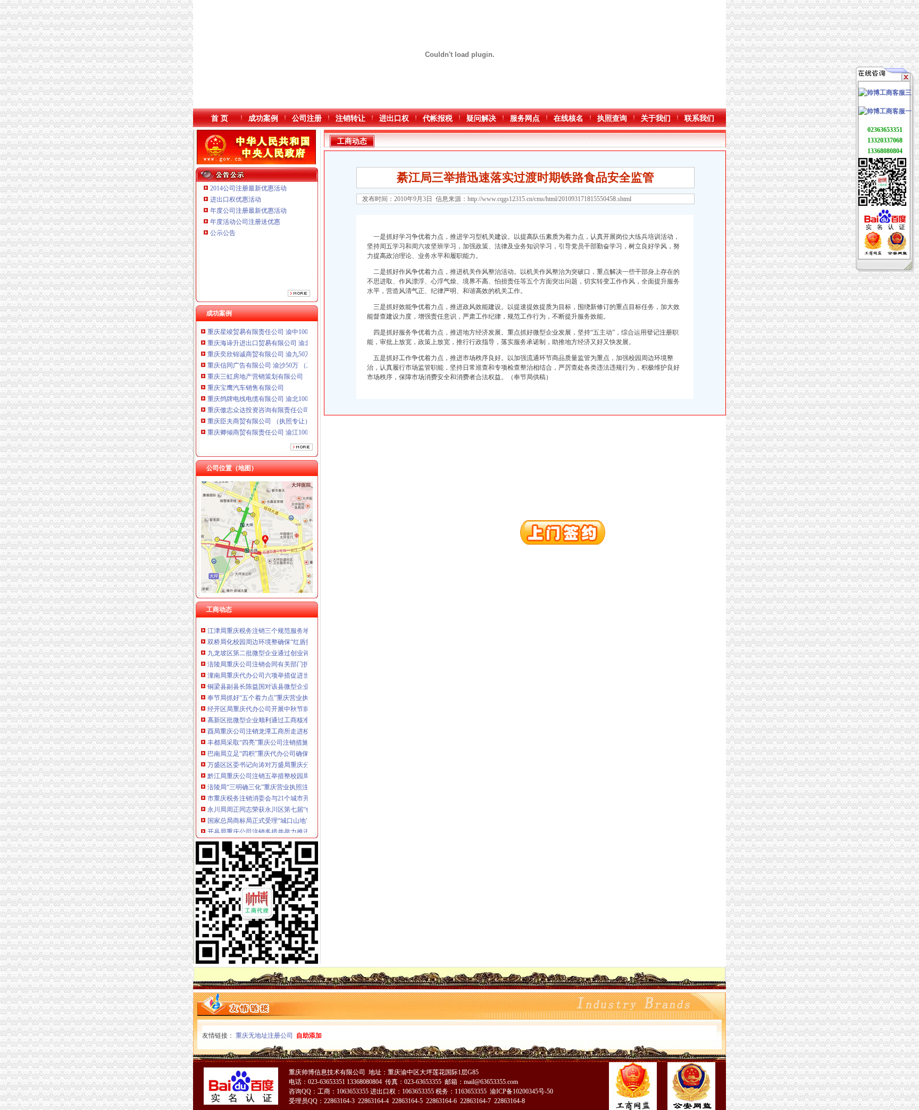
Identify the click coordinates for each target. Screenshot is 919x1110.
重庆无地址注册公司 (264, 1035)
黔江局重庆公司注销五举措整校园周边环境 (268, 747)
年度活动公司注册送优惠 (245, 222)
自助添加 (309, 1035)
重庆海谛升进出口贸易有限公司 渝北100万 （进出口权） (287, 436)
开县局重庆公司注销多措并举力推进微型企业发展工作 (284, 803)
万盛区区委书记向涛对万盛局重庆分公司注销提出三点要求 (290, 736)
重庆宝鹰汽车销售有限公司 (245, 358)
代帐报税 (438, 118)
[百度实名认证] (885, 229)
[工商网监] (873, 253)
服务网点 (525, 118)
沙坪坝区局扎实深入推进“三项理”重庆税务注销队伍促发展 (289, 814)
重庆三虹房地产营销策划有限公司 (256, 347)
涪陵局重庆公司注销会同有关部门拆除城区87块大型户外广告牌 (296, 635)
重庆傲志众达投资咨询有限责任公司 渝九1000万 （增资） (288, 381)
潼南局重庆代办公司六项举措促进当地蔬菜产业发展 (280, 646)
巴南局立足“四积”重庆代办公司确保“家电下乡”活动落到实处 (292, 725)
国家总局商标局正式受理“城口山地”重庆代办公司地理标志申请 (296, 792)
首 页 (219, 118)
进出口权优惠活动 (235, 199)
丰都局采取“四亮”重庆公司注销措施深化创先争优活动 (283, 713)
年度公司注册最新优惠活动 (248, 210)
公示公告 (223, 233)
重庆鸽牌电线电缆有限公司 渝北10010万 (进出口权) (279, 369)
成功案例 (263, 118)
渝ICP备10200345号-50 (521, 1091)
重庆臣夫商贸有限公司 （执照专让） (259, 392)
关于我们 (656, 118)
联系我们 (699, 118)
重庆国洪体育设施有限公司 (245, 414)
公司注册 (307, 118)
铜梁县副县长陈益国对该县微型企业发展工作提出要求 (284, 658)
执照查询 (612, 118)
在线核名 (568, 118)
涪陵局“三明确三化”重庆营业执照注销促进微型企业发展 (286, 758)
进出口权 (394, 118)
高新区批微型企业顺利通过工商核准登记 (264, 691)
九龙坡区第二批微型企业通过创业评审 (261, 624)
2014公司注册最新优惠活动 (248, 188)
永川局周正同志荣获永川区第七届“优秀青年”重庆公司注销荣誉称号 (302, 780)
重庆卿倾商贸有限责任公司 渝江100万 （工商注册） (280, 403)
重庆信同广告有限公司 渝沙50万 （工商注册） (272, 336)
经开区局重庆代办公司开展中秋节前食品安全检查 (277, 680)
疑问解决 (481, 118)
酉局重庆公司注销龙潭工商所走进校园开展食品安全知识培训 (293, 702)
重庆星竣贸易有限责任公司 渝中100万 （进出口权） (280, 425)
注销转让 (350, 118)
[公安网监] (897, 253)
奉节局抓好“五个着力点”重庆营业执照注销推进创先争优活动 (293, 669)
